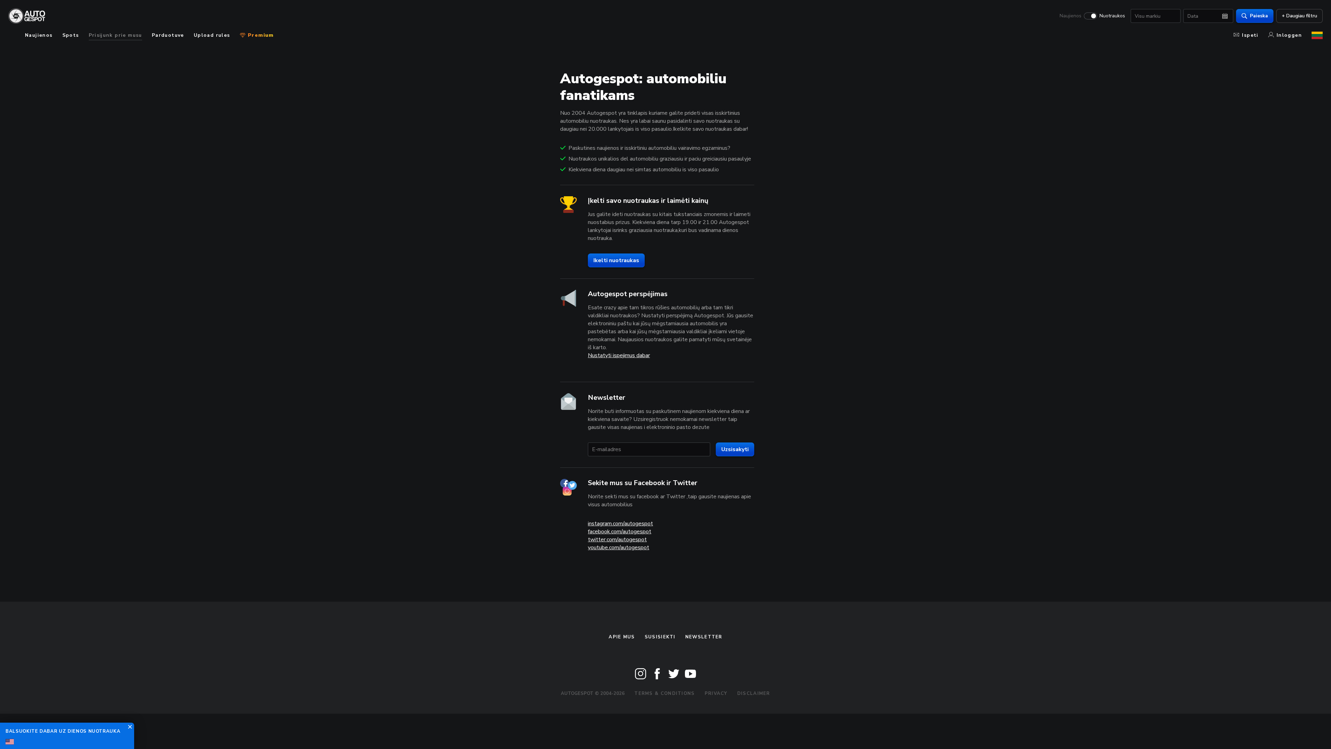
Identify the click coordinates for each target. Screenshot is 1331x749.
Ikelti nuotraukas (616, 260)
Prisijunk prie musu (115, 35)
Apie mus (622, 637)
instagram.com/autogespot (620, 523)
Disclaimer (753, 693)
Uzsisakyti (735, 449)
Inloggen (1289, 35)
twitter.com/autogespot (617, 539)
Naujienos (1070, 16)
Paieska (1259, 15)
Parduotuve (168, 35)
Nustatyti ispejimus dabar (619, 355)
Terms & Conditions (664, 693)
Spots (70, 35)
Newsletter (703, 637)
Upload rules (212, 35)
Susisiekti (660, 637)
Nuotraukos (1112, 16)
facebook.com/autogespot (619, 531)
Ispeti (1250, 35)
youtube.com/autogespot (618, 547)
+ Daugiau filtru (1299, 15)
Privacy (716, 693)
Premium (260, 35)
